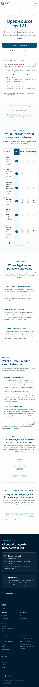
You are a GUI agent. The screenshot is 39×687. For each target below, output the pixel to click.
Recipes (3, 647)
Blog (2, 665)
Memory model (5, 649)
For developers (24, 616)
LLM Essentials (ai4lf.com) (26, 644)
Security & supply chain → (14, 428)
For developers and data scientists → (19, 51)
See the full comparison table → (19, 245)
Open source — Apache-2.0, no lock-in (20, 118)
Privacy (3, 608)
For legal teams (24, 618)
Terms (7, 608)
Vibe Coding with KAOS (26, 639)
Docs (2, 631)
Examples (3, 626)
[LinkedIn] (6, 676)
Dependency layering (6, 652)
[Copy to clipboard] (34, 65)
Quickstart (4, 623)
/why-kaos (22, 371)
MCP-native (4, 639)
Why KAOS (4, 616)
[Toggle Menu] (36, 3)
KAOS (3, 605)
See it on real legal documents (19, 45)
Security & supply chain (7, 629)
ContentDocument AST (7, 641)
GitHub (3, 667)
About (3, 659)
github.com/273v (10, 94)
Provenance (4, 644)
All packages (4, 618)
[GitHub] (2, 676)
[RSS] (10, 676)
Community (4, 662)
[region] (19, 76)
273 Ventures (9, 593)
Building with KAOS (25, 641)
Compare (3, 621)
